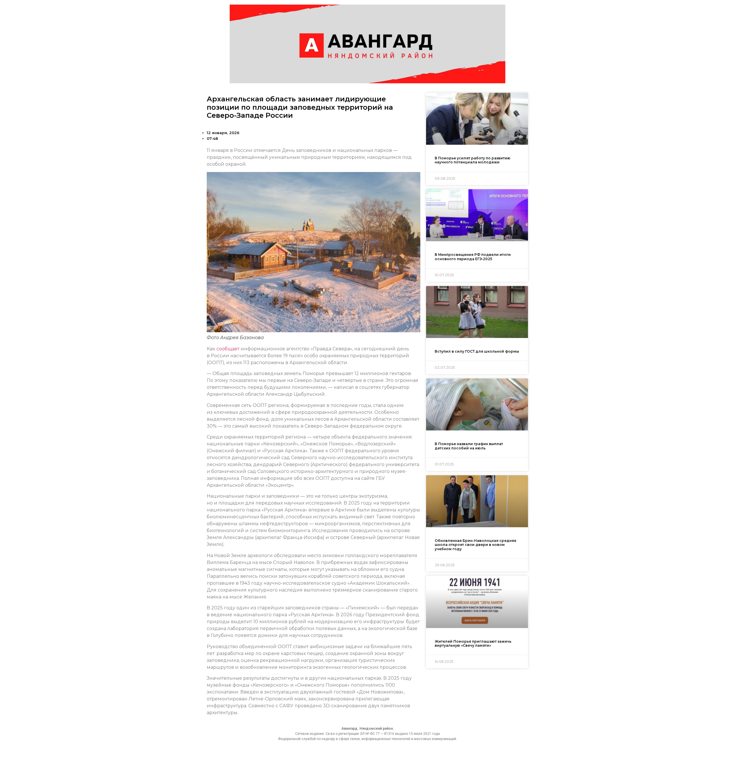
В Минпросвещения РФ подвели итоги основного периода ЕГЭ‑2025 (473, 256)
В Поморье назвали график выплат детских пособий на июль (469, 446)
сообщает (227, 348)
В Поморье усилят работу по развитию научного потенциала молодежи (472, 160)
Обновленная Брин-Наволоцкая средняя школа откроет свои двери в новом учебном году (475, 544)
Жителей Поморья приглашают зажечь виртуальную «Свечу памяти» (473, 643)
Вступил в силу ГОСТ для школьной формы (477, 351)
